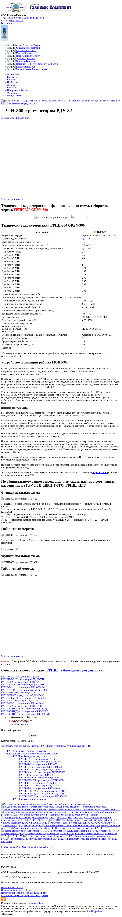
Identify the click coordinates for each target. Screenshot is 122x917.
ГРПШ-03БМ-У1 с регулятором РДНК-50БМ (23, 698)
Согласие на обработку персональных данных (24, 895)
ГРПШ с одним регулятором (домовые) (27, 751)
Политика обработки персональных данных (23, 892)
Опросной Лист (100, 472)
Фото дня (12, 93)
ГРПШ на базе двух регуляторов (29, 799)
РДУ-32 (86, 238)
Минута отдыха (15, 95)
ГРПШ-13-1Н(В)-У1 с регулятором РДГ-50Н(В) (25, 708)
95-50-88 (24, 18)
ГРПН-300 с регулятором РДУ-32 (18, 692)
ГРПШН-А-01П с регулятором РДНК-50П (22, 679)
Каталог (11, 79)
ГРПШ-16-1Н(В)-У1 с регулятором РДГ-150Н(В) (25, 714)
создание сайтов (34, 903)
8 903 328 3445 (37, 18)
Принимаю (7, 914)
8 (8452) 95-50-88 (27, 846)
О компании (13, 74)
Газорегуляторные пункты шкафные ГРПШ (44, 100)
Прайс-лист (13, 82)
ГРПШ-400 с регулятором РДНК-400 (19, 700)
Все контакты (8, 23)
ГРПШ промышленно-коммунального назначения (93, 100)
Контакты (12, 77)
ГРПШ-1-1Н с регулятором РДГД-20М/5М (22, 684)
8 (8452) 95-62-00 (9, 846)
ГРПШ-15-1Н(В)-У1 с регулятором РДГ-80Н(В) (25, 711)
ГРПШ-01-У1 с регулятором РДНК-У (20, 682)
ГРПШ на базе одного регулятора (18, 103)
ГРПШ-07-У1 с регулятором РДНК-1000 (21, 706)
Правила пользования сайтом (16, 890)
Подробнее (96, 911)
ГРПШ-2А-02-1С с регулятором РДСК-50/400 (24, 690)
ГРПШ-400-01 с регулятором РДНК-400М (22, 703)
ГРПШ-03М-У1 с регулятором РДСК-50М (22, 695)
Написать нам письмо (12, 887)
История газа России (17, 90)
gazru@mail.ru (16, 20)
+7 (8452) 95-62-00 (10, 18)
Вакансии (12, 87)
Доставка (12, 85)
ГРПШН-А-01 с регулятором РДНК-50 (20, 676)
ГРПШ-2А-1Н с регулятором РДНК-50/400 (22, 687)
